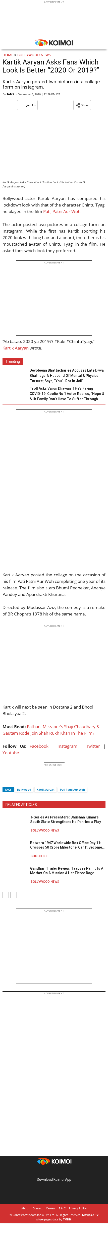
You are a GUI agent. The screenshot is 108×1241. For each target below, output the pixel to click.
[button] (82, 105)
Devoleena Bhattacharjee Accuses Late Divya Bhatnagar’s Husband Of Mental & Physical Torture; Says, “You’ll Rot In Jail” (67, 375)
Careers (51, 1208)
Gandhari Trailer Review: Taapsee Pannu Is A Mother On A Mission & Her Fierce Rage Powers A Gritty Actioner (66, 870)
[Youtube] (68, 1171)
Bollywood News (34, 54)
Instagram (67, 746)
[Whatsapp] (23, 780)
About (25, 1208)
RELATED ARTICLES (21, 805)
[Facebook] (6, 780)
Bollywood (24, 789)
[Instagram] (47, 1171)
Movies (87, 1215)
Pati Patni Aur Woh (72, 789)
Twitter (93, 746)
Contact (38, 1208)
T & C (62, 1208)
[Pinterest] (54, 1171)
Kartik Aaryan (16, 348)
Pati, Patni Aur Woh (61, 211)
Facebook (39, 746)
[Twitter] (15, 780)
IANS (10, 94)
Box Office (39, 856)
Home (8, 54)
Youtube (11, 752)
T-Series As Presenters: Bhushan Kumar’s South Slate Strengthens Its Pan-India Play (65, 819)
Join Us (30, 105)
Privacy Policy (78, 1208)
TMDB (67, 1219)
